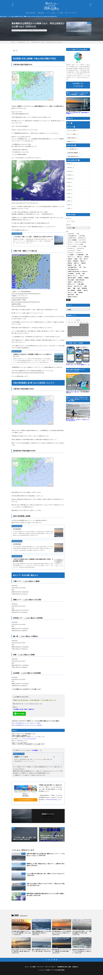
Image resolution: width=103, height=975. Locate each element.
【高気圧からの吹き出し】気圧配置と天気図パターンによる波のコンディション (32, 355)
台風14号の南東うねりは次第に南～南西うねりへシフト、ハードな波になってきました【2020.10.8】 (46, 854)
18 (69, 332)
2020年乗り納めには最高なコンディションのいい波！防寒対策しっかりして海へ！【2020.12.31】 (21, 933)
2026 (70, 208)
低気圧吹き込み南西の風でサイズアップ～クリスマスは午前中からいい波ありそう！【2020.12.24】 (81, 951)
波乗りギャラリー (72, 141)
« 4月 (69, 336)
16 (84, 329)
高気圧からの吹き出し (41, 30)
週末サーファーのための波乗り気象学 (56, 970)
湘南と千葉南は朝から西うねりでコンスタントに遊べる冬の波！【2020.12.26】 (41, 950)
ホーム (26, 966)
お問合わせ (75, 966)
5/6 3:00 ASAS (17, 529)
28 (78, 334)
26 (72, 334)
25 (69, 334)
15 (81, 329)
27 (75, 334)
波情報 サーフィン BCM (21, 757)
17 (87, 329)
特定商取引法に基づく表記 (64, 966)
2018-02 (71, 178)
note (70, 123)
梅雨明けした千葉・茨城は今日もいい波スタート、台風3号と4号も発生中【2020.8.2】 (46, 864)
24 (87, 332)
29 (81, 334)
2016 (70, 163)
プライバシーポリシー (50, 966)
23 (84, 332)
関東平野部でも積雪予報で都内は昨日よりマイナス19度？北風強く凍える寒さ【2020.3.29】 (46, 894)
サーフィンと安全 (73, 130)
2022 (70, 193)
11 (69, 329)
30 (84, 334)
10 (87, 327)
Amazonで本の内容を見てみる (25, 799)
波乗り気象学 (72, 145)
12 (72, 329)
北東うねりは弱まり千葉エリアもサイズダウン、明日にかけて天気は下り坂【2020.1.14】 (45, 884)
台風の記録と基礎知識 (74, 152)
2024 (70, 201)
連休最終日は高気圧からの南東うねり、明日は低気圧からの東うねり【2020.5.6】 (47, 42)
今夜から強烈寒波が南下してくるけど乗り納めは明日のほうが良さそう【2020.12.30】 (41, 933)
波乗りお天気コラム (73, 137)
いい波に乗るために (73, 149)
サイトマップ (40, 966)
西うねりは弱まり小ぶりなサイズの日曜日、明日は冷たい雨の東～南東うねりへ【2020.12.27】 (21, 951)
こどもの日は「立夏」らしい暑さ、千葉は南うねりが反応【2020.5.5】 (33, 236)
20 (75, 332)
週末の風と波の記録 (30, 12)
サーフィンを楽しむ (51, 12)
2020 (30, 30)
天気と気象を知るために (74, 156)
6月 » (71, 336)
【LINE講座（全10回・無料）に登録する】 (24, 709)
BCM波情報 (35, 750)
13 (75, 329)
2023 (70, 197)
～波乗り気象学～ (41, 12)
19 (72, 332)
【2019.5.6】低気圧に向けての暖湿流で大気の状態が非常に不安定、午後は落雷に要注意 (33, 560)
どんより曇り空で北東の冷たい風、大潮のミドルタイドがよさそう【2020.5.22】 (45, 874)
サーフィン (71, 126)
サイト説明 (17, 740)
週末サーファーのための (78, 113)
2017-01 (71, 167)
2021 (70, 189)
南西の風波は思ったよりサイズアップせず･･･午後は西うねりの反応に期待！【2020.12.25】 (61, 951)
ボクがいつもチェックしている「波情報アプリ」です (78, 364)
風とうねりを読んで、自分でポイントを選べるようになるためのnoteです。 (78, 420)
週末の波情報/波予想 (21, 42)
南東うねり (35, 30)
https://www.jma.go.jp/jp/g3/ (29, 738)
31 (87, 334)
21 (78, 332)
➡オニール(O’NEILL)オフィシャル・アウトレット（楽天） (26, 723)
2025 (70, 204)
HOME (14, 42)
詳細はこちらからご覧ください (73, 391)
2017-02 (71, 171)
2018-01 (71, 175)
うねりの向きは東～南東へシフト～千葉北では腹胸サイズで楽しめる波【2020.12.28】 (81, 933)
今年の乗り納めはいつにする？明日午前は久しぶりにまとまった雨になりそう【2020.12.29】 (61, 933)
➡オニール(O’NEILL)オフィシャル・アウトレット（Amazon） (27, 725)
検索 (68, 299)
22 (81, 332)
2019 (70, 182)
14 (78, 329)
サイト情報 (60, 12)
